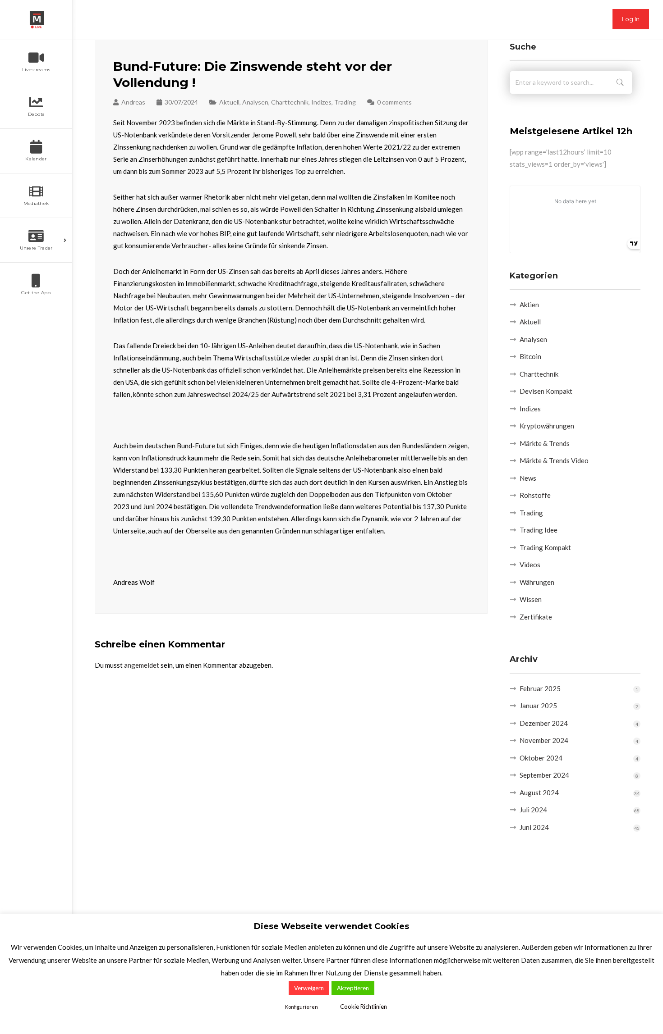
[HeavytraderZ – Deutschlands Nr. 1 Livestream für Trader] (36, 20)
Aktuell (229, 102)
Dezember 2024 (544, 723)
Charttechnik (289, 102)
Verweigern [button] (309, 988)
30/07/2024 (181, 102)
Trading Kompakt (545, 547)
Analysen (255, 102)
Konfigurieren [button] (301, 1007)
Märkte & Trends (545, 443)
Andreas (133, 102)
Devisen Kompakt (546, 391)
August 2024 (539, 792)
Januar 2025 (538, 705)
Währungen (537, 582)
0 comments (394, 102)
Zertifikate (536, 617)
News (528, 478)
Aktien (529, 305)
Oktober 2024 (541, 758)
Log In (631, 19)
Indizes (321, 102)
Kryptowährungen (547, 426)
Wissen (531, 599)
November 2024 (544, 740)
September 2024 (544, 775)
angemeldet (141, 665)
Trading (345, 102)
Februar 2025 (540, 688)
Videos (530, 564)
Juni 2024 (534, 827)
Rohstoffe (535, 495)
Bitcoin (530, 356)
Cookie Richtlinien (363, 1006)
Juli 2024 (533, 810)
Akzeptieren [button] (353, 988)
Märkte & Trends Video (554, 460)
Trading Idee (538, 530)
